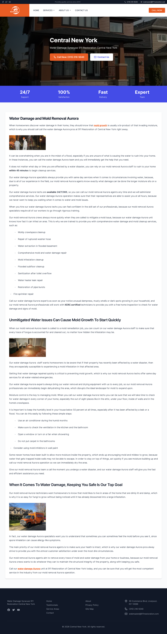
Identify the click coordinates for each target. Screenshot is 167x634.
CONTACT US (81, 10)
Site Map (89, 609)
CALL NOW (157, 10)
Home (49, 601)
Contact (50, 613)
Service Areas (52, 609)
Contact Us (103, 57)
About (88, 601)
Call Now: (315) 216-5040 (70, 57)
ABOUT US (64, 10)
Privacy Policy (92, 605)
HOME (36, 10)
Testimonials (52, 605)
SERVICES (47, 10)
